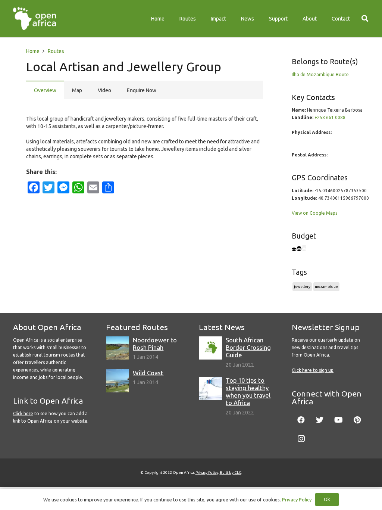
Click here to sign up (313, 370)
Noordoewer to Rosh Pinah (155, 343)
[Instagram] (301, 438)
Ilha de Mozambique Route (320, 74)
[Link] (34, 19)
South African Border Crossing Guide (248, 347)
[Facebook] (301, 420)
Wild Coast (148, 372)
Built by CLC (230, 472)
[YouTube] (338, 420)
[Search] (364, 18)
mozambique (326, 286)
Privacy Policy (206, 472)
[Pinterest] (357, 420)
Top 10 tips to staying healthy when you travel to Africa (248, 391)
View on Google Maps (314, 213)
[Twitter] (319, 420)
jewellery (302, 286)
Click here (23, 413)
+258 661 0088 (329, 117)
